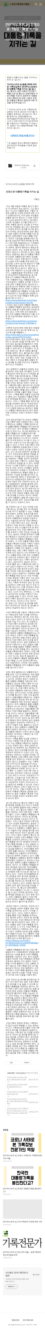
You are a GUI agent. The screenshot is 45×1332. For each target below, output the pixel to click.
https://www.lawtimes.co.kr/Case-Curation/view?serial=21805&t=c (22, 322)
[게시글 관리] (18, 1063)
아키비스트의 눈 (21, 1073)
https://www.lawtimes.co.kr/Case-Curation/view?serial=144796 (22, 301)
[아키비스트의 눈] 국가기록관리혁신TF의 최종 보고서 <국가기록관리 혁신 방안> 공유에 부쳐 (17, 1110)
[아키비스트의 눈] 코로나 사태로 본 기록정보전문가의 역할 (17, 1078)
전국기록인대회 (28, 1320)
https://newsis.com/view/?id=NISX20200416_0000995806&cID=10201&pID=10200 (22, 942)
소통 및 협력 (10, 1073)
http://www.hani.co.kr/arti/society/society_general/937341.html (22, 336)
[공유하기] (14, 1063)
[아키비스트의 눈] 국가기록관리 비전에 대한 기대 (17, 1093)
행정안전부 (15, 1320)
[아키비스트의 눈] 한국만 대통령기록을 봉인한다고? (17, 1085)
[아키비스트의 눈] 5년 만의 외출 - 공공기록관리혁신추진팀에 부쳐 (17, 1101)
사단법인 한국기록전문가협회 (17, 1274)
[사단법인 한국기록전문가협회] (18, 4)
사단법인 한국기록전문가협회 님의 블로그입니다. (17, 1280)
